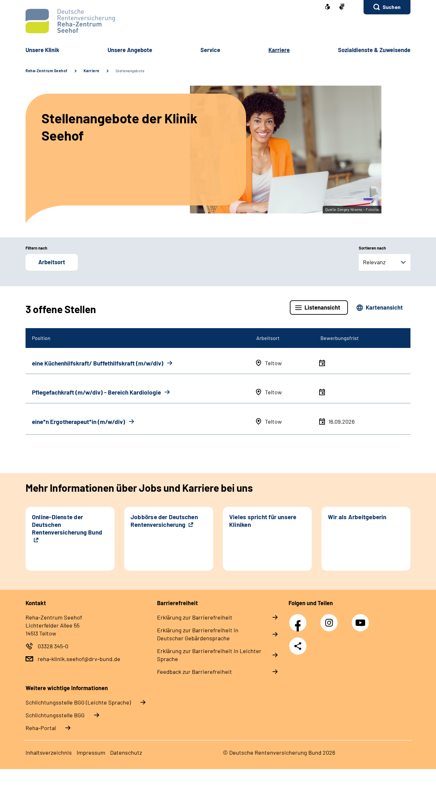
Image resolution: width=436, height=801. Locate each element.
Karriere (92, 70)
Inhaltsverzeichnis (49, 752)
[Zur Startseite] (218, 21)
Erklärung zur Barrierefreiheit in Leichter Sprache (209, 654)
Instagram (330, 619)
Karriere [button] (279, 49)
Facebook (299, 619)
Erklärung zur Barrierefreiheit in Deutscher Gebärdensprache (197, 634)
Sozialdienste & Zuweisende (374, 49)
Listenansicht (322, 307)
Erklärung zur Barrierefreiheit (194, 617)
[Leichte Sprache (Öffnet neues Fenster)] (327, 7)
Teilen (298, 646)
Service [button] (210, 49)
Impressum (91, 752)
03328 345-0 (53, 646)
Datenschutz (126, 752)
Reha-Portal (41, 727)
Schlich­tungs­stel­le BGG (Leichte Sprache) (78, 702)
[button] (387, 7)
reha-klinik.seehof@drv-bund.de (79, 658)
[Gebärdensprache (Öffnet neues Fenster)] (341, 7)
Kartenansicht (384, 307)
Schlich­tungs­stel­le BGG (55, 715)
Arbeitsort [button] (51, 262)
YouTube (361, 619)
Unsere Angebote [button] (130, 49)
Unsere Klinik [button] (42, 49)
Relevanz (374, 262)
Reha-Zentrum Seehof (47, 70)
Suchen (392, 7)
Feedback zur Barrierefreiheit (194, 671)
